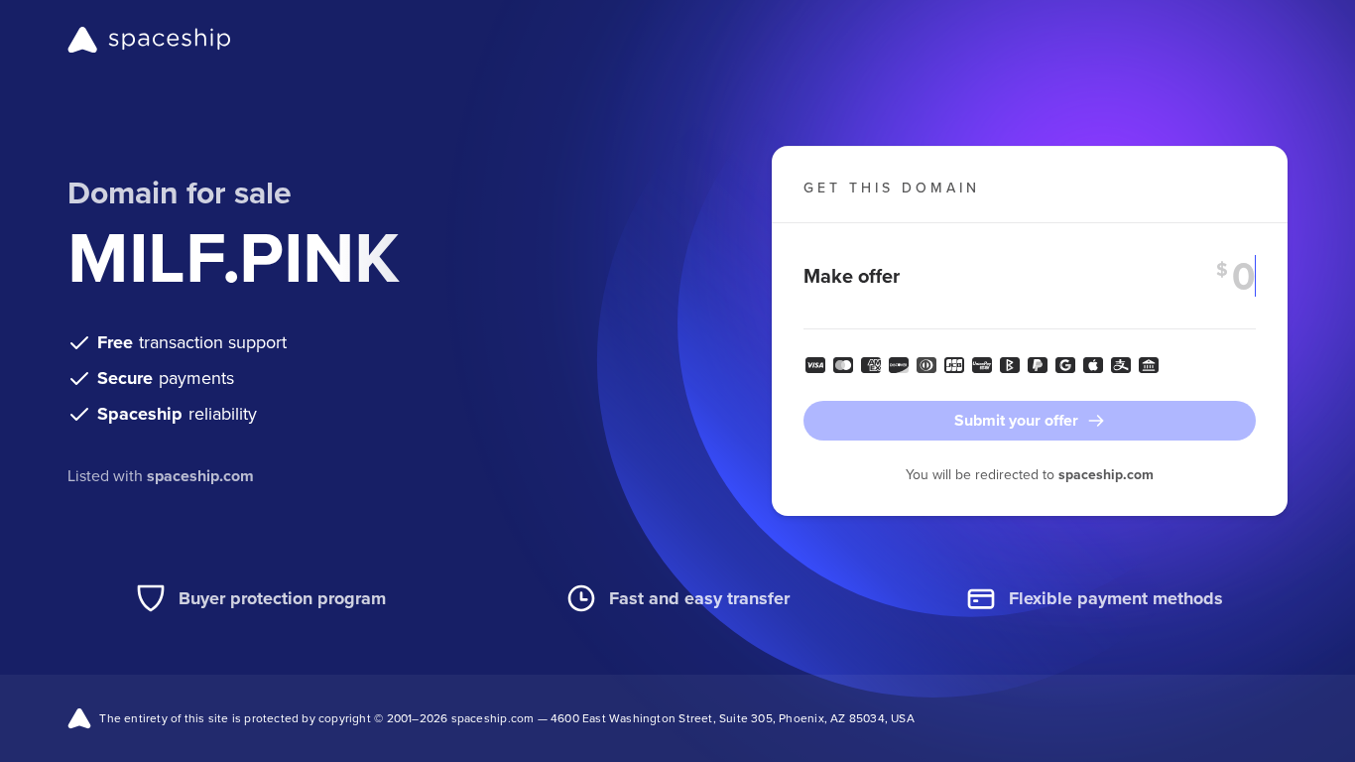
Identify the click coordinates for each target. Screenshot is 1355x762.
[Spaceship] (149, 40)
